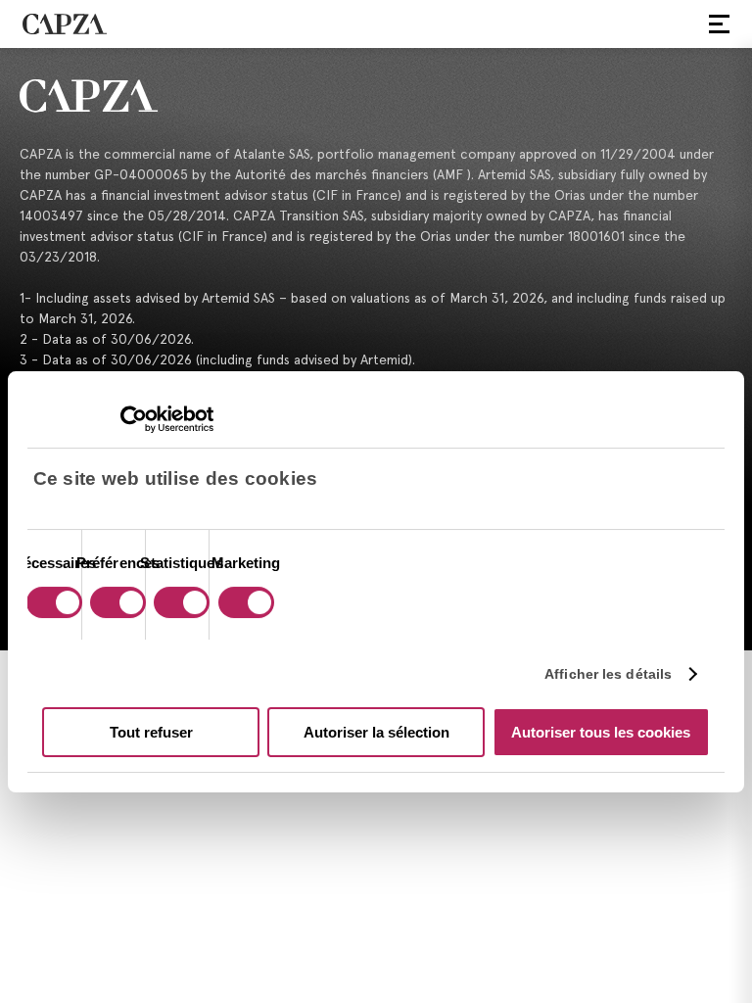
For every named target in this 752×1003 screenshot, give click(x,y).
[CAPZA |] (65, 23)
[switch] (115, 604)
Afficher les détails (608, 674)
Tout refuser (151, 732)
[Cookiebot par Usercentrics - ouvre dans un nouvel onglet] (127, 419)
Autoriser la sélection (376, 732)
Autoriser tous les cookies (600, 732)
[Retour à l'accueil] (376, 96)
